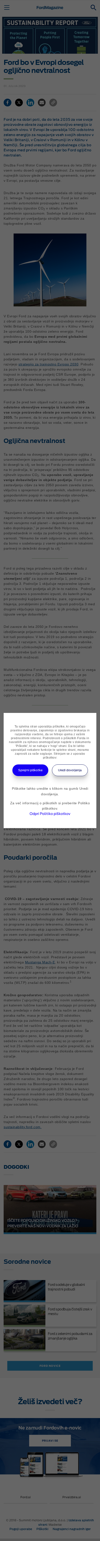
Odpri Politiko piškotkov (50, 814)
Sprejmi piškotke (30, 770)
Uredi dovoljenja (70, 770)
